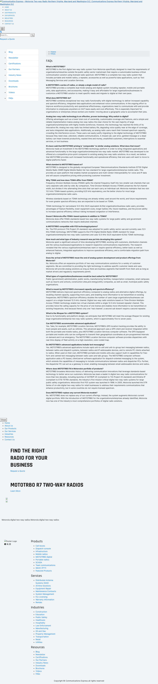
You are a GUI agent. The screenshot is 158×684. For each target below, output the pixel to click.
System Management (45, 594)
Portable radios (42, 559)
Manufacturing (42, 628)
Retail (38, 639)
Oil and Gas (41, 631)
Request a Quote (7, 39)
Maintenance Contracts (46, 591)
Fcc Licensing (41, 597)
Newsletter (13, 58)
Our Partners (14, 69)
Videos (12, 92)
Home (7, 7)
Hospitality (40, 623)
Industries (9, 18)
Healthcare (40, 620)
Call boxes (40, 546)
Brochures (13, 86)
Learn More (15, 491)
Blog (11, 52)
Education (40, 614)
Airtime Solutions (43, 586)
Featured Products (44, 571)
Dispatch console (43, 548)
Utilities (39, 642)
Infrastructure (41, 551)
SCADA (39, 562)
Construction (41, 612)
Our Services (10, 15)
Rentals (39, 602)
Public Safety (41, 617)
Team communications (45, 565)
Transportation (42, 636)
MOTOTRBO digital (44, 557)
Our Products (10, 13)
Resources (9, 21)
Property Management (45, 634)
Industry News (15, 75)
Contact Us (9, 24)
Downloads (14, 81)
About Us (8, 10)
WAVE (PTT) (41, 568)
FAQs (11, 98)
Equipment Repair (43, 588)
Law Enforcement (43, 625)
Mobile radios (42, 554)
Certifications (15, 63)
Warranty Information (45, 599)
